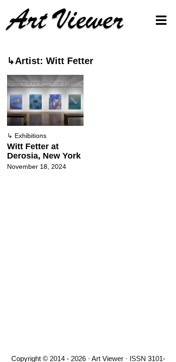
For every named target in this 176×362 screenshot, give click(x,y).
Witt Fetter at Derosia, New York (44, 151)
